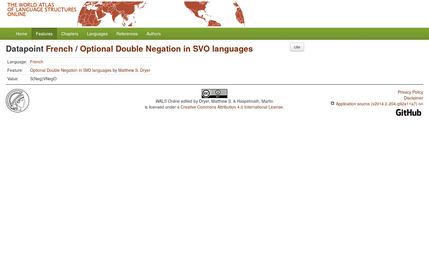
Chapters (69, 33)
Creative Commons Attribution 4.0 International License (232, 107)
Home (21, 33)
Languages (97, 33)
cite (297, 47)
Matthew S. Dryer (134, 70)
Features (44, 33)
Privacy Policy (410, 92)
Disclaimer (413, 98)
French (59, 48)
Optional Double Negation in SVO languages (166, 48)
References (127, 33)
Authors (154, 33)
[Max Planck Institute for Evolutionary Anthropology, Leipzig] (17, 100)
